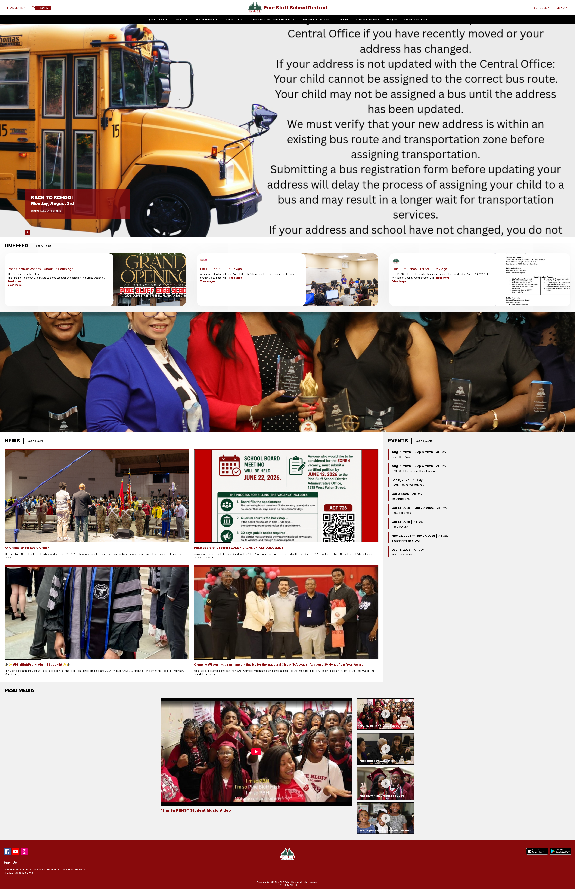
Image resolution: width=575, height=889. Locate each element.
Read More (14, 281)
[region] (256, 766)
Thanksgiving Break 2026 (406, 540)
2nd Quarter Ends (402, 554)
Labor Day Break (401, 457)
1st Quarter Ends (401, 498)
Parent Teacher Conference (408, 484)
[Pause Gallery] (27, 232)
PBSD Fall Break (401, 512)
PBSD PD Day (400, 526)
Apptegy (294, 884)
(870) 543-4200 (24, 873)
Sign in (43, 7)
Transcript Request (317, 19)
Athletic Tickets (367, 19)
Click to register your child (46, 210)
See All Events (424, 440)
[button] (385, 714)
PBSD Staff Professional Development (413, 470)
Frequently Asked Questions (406, 19)
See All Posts (43, 245)
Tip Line (343, 19)
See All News (35, 440)
